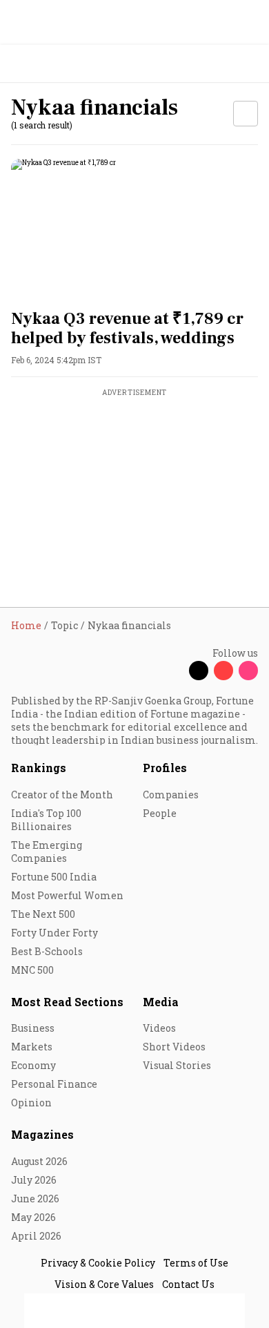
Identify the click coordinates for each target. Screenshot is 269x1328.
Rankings (38, 767)
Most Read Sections (67, 1001)
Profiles (165, 767)
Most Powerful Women (67, 895)
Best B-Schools (47, 951)
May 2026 (33, 1217)
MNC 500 (32, 969)
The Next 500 (43, 914)
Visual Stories (177, 1065)
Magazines (42, 1134)
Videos (159, 1028)
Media (161, 1001)
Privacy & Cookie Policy (98, 1262)
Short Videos (174, 1046)
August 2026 (39, 1161)
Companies (171, 794)
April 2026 (36, 1235)
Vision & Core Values (104, 1284)
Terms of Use (195, 1262)
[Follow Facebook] (173, 670)
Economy (33, 1065)
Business (32, 1028)
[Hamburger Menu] (249, 64)
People (160, 813)
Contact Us (188, 1284)
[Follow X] (198, 670)
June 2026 (35, 1198)
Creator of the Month (62, 794)
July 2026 (34, 1179)
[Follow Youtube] (223, 670)
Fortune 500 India (54, 876)
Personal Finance (54, 1083)
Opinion (31, 1102)
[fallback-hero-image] (134, 228)
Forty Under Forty (54, 932)
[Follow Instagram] (248, 670)
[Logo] (42, 64)
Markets (31, 1046)
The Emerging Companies (46, 851)
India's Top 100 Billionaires (46, 820)
